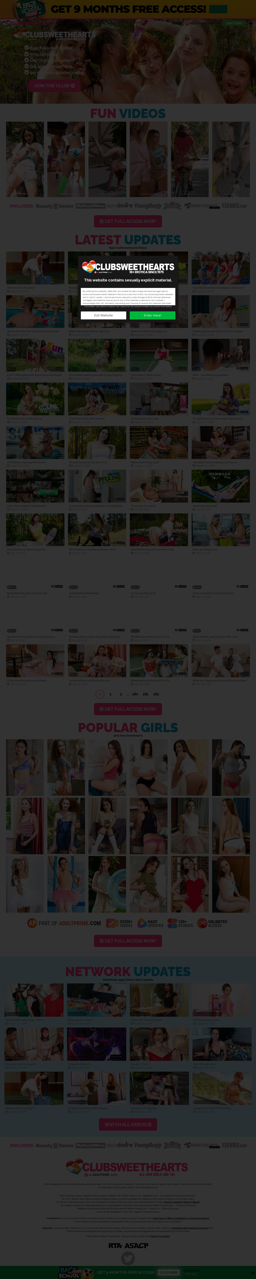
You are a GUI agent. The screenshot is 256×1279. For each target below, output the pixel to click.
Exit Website (103, 315)
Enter (152, 315)
